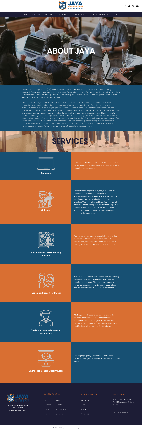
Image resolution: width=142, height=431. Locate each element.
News (58, 400)
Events (59, 405)
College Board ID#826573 (18, 410)
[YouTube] (137, 6)
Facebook (85, 400)
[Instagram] (133, 6)
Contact (60, 414)
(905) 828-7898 (121, 412)
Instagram (86, 409)
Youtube (85, 414)
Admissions (61, 409)
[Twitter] (129, 6)
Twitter (84, 405)
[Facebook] (124, 6)
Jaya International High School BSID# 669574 (18, 406)
